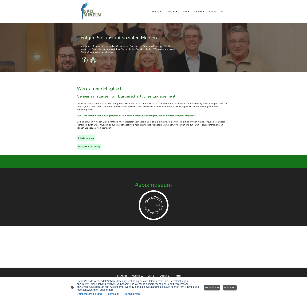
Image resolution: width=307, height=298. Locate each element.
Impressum (113, 294)
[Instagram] (93, 60)
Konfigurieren (132, 294)
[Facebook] (85, 60)
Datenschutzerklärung (89, 146)
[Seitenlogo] (92, 11)
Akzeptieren (212, 287)
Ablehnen (229, 287)
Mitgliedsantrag (86, 138)
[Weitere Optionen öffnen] (222, 11)
